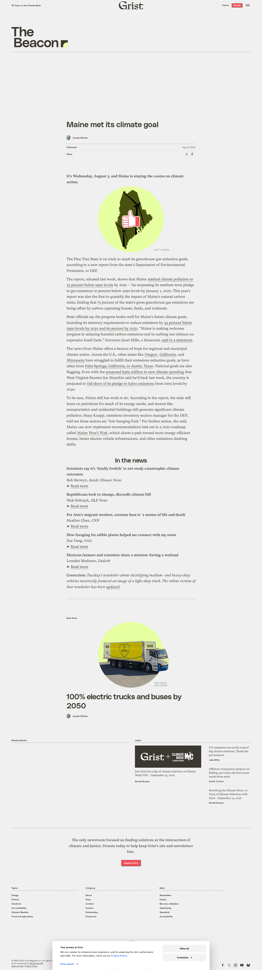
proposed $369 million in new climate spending (145, 372)
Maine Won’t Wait (92, 433)
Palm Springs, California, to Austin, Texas (119, 366)
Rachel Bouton (142, 781)
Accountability (19, 908)
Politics (15, 899)
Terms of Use (17, 966)
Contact (90, 903)
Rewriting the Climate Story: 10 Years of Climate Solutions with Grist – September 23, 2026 (228, 794)
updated (112, 587)
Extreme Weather (20, 912)
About (89, 895)
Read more (79, 486)
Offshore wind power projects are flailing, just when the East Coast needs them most (229, 772)
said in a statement (177, 340)
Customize (182, 957)
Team (88, 899)
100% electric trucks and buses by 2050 (124, 701)
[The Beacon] (40, 37)
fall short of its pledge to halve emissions (120, 383)
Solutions (16, 903)
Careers (89, 908)
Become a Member (169, 903)
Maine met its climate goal (113, 124)
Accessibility (166, 916)
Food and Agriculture (22, 916)
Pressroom (91, 916)
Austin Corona (216, 781)
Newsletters (165, 895)
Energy (15, 895)
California (168, 354)
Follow (225, 5)
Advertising (165, 908)
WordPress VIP (36, 963)
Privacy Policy (31, 966)
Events (163, 899)
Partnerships (92, 912)
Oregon (151, 354)
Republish (165, 912)
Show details (67, 964)
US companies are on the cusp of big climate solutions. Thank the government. (229, 751)
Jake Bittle (214, 760)
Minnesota (75, 360)
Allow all (184, 948)
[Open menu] (247, 5)
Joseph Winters (80, 137)
